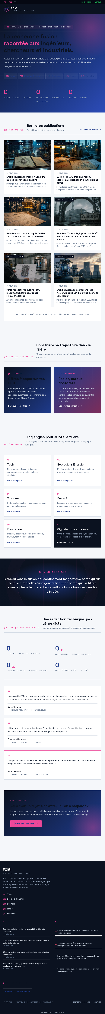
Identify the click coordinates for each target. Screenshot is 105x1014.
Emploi (71, 76)
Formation (88, 76)
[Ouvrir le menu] (98, 9)
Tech (10, 76)
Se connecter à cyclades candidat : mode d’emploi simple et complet (78, 970)
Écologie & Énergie (31, 76)
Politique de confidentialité (52, 1012)
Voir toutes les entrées (88, 129)
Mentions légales (81, 1002)
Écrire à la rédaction (24, 823)
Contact (97, 1002)
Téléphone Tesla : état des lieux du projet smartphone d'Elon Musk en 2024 (74, 944)
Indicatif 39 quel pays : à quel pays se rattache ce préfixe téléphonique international (78, 957)
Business (53, 76)
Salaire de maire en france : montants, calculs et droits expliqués (77, 931)
